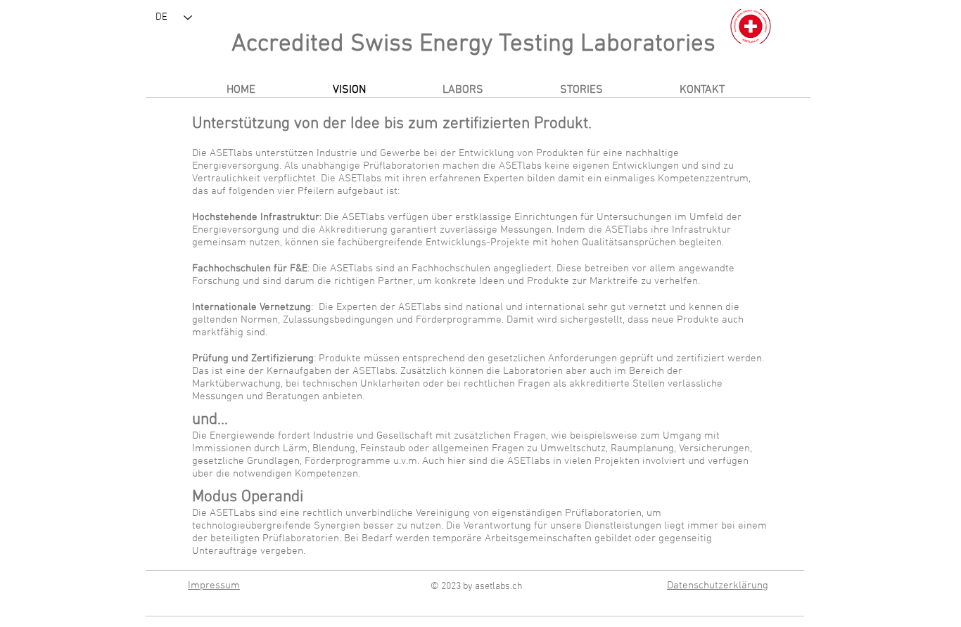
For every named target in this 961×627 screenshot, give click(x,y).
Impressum (214, 585)
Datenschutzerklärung (717, 585)
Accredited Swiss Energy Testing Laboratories (473, 44)
